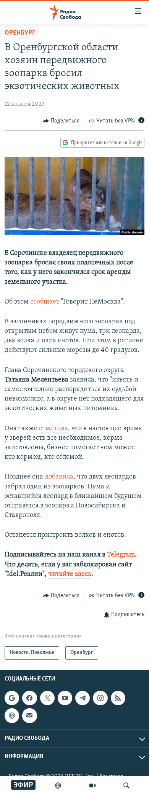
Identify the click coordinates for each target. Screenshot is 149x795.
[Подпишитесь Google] (12, 698)
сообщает (44, 302)
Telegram (121, 555)
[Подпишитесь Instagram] (100, 698)
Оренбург (20, 33)
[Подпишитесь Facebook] (29, 698)
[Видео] (92, 785)
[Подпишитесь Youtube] (65, 698)
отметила (53, 428)
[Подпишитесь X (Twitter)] (47, 698)
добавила (59, 477)
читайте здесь (69, 574)
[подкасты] (58, 785)
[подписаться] (29, 715)
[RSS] (118, 698)
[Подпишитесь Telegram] (82, 698)
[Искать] (126, 785)
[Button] (61, 121)
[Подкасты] (12, 715)
